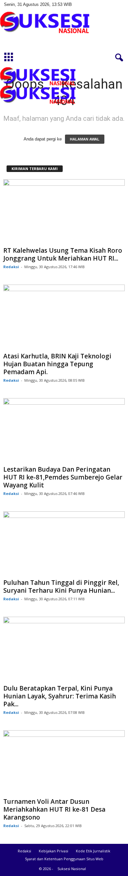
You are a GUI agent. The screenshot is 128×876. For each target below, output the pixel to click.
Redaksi (11, 266)
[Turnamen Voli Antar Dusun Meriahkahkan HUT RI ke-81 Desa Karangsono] (64, 762)
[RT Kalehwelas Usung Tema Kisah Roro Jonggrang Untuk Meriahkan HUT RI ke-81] (64, 211)
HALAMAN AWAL (84, 139)
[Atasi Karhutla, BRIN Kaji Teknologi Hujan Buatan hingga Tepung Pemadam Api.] (64, 317)
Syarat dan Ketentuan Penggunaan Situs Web (64, 858)
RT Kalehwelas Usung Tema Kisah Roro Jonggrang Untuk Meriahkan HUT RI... (62, 254)
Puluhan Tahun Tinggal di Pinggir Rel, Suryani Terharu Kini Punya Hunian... (61, 586)
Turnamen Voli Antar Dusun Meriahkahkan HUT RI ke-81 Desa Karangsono (54, 809)
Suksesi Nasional (71, 868)
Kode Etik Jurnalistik (93, 850)
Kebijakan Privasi (53, 850)
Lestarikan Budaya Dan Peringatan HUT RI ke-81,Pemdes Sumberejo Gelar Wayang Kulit (62, 477)
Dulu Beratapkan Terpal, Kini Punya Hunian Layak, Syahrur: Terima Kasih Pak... (59, 696)
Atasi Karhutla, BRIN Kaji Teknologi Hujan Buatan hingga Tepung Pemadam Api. (57, 364)
